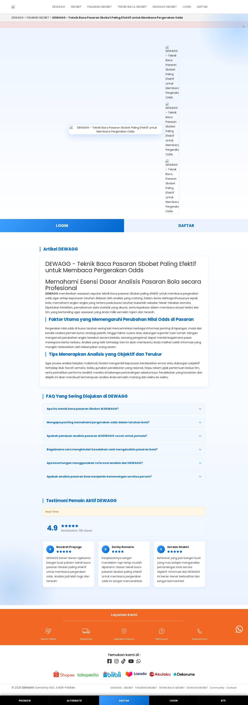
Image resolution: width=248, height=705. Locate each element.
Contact (231, 688)
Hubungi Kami (199, 639)
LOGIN (62, 225)
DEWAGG (58, 7)
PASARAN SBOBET (99, 7)
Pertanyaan (162, 639)
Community (217, 688)
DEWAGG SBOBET (165, 7)
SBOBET (76, 7)
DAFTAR (186, 225)
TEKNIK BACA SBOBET (132, 7)
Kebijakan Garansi (124, 639)
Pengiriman (86, 639)
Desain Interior (48, 639)
